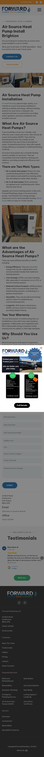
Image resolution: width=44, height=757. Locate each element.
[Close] (41, 348)
